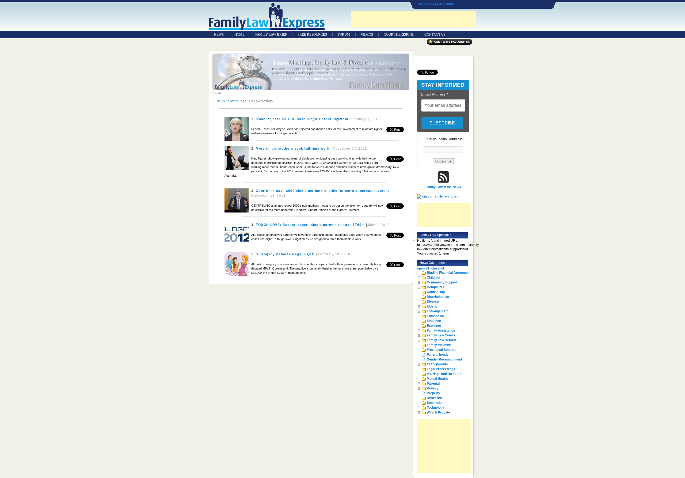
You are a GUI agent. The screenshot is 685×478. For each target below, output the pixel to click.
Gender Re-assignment (444, 359)
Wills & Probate (438, 412)
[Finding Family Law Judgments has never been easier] (311, 72)
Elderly (432, 306)
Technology (435, 407)
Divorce (433, 302)
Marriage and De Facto (444, 374)
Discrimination (438, 297)
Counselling (436, 292)
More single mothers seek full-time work (292, 148)
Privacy (433, 388)
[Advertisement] (413, 19)
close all (437, 268)
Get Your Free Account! (435, 4)
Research (434, 398)
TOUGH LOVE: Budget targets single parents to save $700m (310, 225)
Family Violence (439, 345)
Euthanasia (435, 316)
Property (433, 393)
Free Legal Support (441, 350)
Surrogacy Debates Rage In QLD (285, 254)
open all (423, 268)
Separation (435, 403)
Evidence (434, 321)
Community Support (442, 282)
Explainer (434, 326)
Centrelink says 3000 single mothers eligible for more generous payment (322, 191)
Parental (433, 383)
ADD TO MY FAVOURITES (452, 41)
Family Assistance (441, 330)
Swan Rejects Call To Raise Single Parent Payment (302, 119)
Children (433, 277)
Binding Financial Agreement (449, 273)
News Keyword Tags (231, 101)
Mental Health (437, 379)
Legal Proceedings (441, 369)
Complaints (435, 287)
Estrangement (437, 311)
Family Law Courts (441, 335)
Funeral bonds (437, 354)
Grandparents (437, 364)
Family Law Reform (441, 340)
